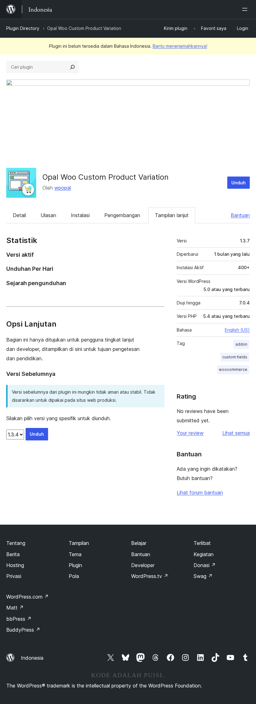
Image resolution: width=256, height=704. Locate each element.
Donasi (205, 565)
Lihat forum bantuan (200, 492)
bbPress (19, 619)
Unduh (238, 182)
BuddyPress (23, 630)
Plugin (75, 565)
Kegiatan (204, 554)
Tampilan (79, 543)
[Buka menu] (246, 9)
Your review (190, 433)
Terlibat (202, 543)
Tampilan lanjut (172, 215)
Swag (203, 576)
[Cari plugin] (72, 67)
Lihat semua (236, 433)
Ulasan (48, 215)
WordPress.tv (149, 576)
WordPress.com (27, 597)
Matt (15, 607)
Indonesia (32, 658)
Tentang (15, 543)
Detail (19, 215)
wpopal (62, 188)
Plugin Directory (22, 28)
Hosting (15, 565)
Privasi (13, 576)
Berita (13, 554)
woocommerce (233, 369)
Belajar (138, 543)
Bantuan (240, 215)
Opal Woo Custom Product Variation (105, 177)
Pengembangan (122, 215)
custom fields (234, 357)
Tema (75, 554)
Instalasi (80, 215)
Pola (74, 576)
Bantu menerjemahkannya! (180, 46)
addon (241, 344)
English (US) (237, 330)
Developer (143, 565)
